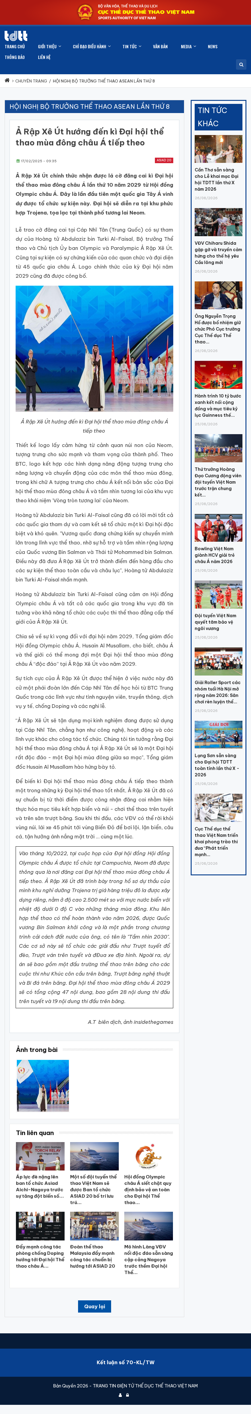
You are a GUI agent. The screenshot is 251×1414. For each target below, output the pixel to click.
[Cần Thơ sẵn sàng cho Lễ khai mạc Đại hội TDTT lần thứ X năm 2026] (218, 135)
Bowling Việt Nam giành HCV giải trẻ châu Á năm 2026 (215, 555)
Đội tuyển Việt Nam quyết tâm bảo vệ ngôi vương (215, 622)
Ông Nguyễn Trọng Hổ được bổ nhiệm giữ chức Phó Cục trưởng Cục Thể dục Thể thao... (218, 329)
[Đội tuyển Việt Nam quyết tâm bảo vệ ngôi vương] (218, 580)
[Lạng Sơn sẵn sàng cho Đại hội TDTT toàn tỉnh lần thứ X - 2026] (218, 720)
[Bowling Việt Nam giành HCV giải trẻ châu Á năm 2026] (218, 514)
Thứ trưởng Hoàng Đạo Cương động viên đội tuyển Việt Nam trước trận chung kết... (218, 482)
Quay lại (94, 1306)
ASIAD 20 (164, 160)
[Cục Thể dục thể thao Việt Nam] (16, 36)
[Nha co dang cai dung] (43, 1062)
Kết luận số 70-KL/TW (126, 1362)
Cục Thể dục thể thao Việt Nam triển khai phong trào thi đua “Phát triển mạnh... (216, 841)
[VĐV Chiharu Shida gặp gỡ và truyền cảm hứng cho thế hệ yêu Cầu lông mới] (218, 208)
